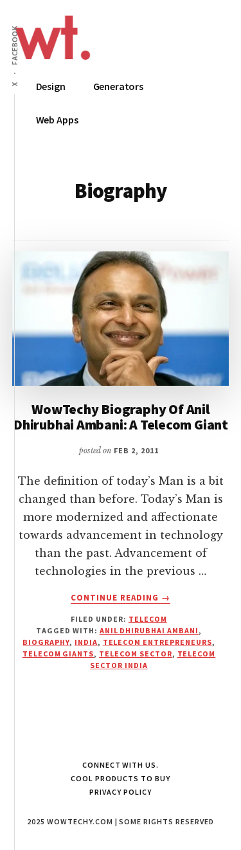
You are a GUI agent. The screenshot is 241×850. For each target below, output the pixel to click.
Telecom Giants (58, 653)
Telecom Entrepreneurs (157, 642)
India (86, 642)
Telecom (148, 619)
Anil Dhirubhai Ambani (149, 630)
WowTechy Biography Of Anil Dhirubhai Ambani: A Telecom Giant (120, 416)
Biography (45, 642)
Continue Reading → (121, 598)
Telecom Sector (135, 653)
